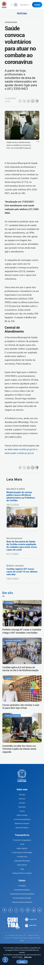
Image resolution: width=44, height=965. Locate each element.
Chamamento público (22, 890)
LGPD (22, 844)
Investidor (22, 807)
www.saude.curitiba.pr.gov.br (19, 453)
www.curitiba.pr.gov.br (24, 449)
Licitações (22, 885)
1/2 (37, 141)
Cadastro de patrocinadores (22, 902)
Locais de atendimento (22, 819)
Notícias (22, 13)
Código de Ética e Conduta (22, 873)
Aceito (22, 962)
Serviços (22, 794)
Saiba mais (28, 957)
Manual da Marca (22, 827)
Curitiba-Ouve (22, 856)
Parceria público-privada (22, 898)
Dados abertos (22, 848)
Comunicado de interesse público (22, 894)
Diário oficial (22, 865)
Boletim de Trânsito (22, 823)
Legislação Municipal (22, 861)
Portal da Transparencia (22, 840)
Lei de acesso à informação (22, 852)
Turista (22, 811)
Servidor (22, 803)
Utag (22, 869)
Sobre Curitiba (22, 815)
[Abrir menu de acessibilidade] (5, 960)
